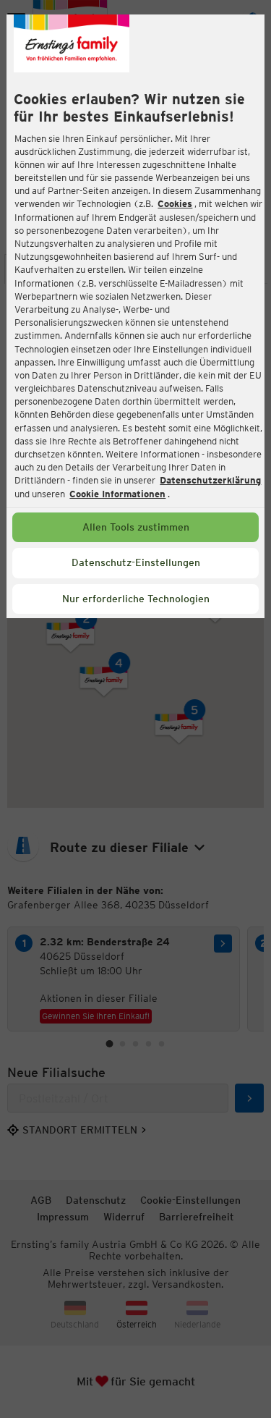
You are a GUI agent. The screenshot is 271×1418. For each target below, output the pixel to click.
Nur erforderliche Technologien (136, 598)
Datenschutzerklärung (210, 480)
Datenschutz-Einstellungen (136, 562)
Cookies (175, 203)
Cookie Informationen (117, 494)
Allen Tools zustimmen (135, 527)
